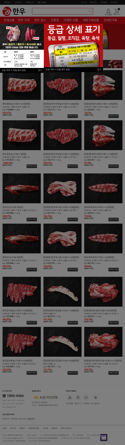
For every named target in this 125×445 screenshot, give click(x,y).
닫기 (99, 69)
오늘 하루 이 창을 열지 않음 (58, 69)
